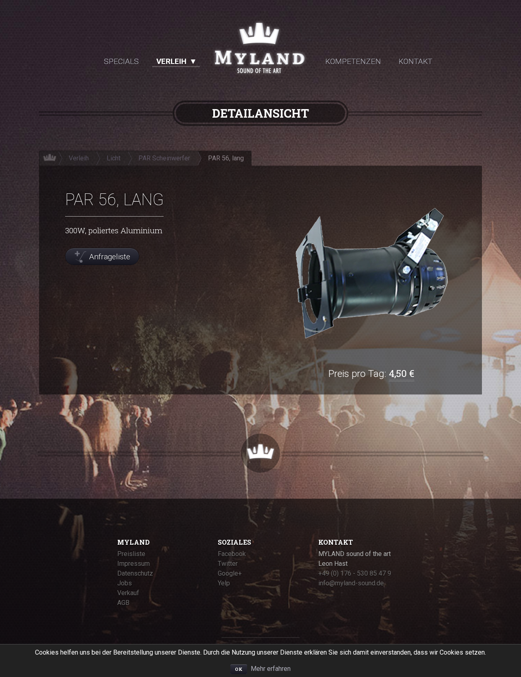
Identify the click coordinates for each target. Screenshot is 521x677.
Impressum (133, 563)
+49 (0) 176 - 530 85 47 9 (354, 573)
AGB (123, 603)
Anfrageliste (109, 256)
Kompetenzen (353, 61)
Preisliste (131, 554)
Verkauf (128, 593)
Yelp (224, 583)
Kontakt (415, 61)
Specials (121, 61)
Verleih (171, 61)
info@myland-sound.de (351, 583)
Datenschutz (135, 573)
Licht (113, 158)
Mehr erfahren (271, 669)
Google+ (230, 573)
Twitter (228, 563)
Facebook (232, 554)
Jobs (124, 583)
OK (239, 669)
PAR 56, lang (226, 158)
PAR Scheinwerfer (164, 158)
